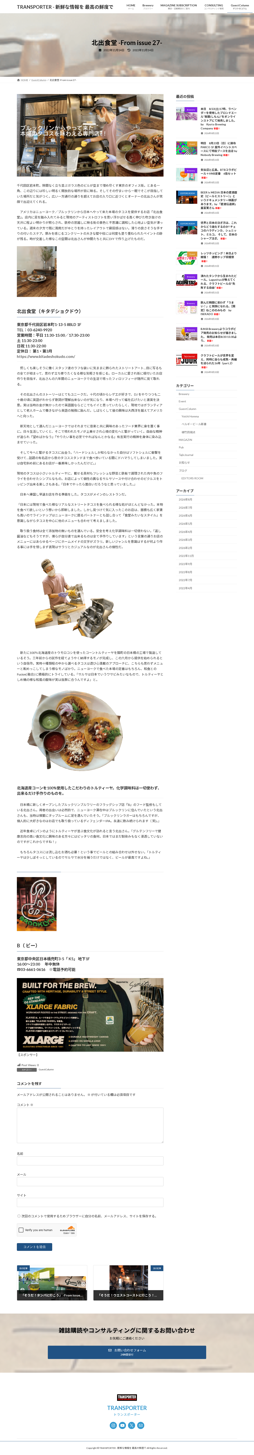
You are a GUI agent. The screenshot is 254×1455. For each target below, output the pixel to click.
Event (182, 401)
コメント (25, 1105)
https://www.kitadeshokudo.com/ (46, 356)
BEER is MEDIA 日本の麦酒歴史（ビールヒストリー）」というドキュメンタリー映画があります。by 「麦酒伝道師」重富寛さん (219, 200)
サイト (21, 1195)
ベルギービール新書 (194, 424)
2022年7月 (185, 580)
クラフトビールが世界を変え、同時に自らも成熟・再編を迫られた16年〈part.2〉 (219, 361)
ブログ (183, 470)
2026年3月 (185, 539)
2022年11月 (186, 556)
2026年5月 (185, 523)
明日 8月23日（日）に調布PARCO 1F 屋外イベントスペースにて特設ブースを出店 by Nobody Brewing (219, 149)
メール (21, 1174)
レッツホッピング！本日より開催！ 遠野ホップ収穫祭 (219, 257)
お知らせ (184, 462)
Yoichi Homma (190, 416)
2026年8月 (185, 499)
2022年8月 (185, 572)
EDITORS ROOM (192, 478)
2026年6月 (185, 515)
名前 (20, 1153)
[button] (127, 1352)
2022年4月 (185, 588)
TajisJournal (186, 454)
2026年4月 (185, 531)
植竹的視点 (188, 432)
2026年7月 (185, 507)
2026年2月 (185, 548)
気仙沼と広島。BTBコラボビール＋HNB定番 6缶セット (219, 173)
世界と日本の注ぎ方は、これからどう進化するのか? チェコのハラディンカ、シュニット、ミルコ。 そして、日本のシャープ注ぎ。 (219, 230)
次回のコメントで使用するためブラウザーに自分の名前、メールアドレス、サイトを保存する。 (89, 1216)
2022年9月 (185, 564)
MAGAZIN (185, 440)
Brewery (184, 394)
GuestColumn (46, 1069)
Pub (181, 447)
